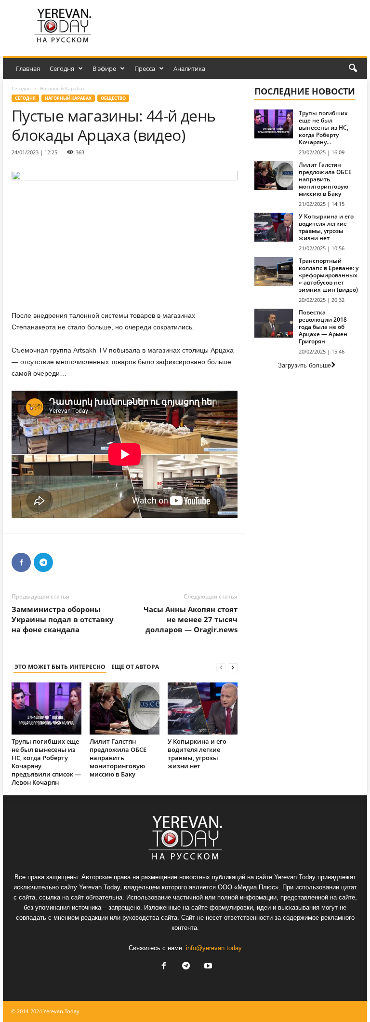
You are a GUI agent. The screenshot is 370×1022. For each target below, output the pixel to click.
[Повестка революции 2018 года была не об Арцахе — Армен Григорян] (273, 323)
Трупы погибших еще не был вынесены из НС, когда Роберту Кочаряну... (323, 127)
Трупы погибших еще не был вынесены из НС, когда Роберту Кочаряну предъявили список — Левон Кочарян (46, 762)
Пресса (144, 68)
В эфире (104, 68)
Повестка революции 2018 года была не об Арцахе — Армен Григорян (323, 326)
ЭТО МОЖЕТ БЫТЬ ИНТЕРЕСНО (60, 667)
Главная (28, 68)
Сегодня (62, 68)
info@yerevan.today (214, 948)
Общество (113, 98)
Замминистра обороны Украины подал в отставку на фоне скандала (63, 619)
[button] (352, 68)
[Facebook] (21, 562)
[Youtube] (207, 966)
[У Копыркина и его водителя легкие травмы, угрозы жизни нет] (203, 708)
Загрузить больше (304, 365)
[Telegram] (43, 562)
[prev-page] (221, 667)
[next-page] (233, 667)
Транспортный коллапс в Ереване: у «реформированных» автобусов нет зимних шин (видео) (328, 275)
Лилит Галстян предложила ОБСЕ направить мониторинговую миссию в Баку (118, 757)
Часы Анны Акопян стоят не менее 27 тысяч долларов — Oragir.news (191, 619)
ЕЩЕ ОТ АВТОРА (135, 667)
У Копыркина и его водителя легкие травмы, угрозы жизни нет (197, 753)
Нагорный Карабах (68, 98)
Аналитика (189, 68)
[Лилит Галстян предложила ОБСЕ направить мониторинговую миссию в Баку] (124, 708)
